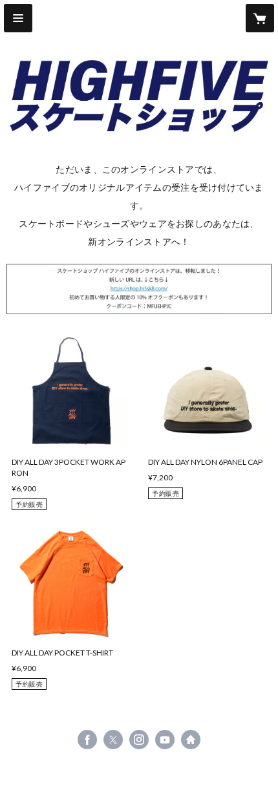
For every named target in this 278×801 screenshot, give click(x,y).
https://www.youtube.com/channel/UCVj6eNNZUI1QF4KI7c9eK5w (165, 739)
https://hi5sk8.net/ (190, 739)
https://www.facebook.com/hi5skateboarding (87, 739)
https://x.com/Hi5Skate (113, 739)
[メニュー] (18, 18)
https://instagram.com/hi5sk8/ (139, 739)
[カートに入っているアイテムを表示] (260, 18)
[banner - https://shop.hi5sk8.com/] (139, 289)
